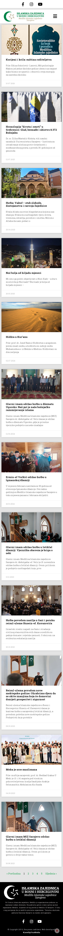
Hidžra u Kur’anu (17, 337)
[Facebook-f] (23, 4)
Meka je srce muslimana (21, 769)
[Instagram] (31, 4)
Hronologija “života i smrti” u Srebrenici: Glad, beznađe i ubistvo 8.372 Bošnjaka (31, 129)
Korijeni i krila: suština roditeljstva (29, 59)
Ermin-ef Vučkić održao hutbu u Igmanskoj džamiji (26, 478)
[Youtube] (40, 4)
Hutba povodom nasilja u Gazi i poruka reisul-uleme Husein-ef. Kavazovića (30, 622)
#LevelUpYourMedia (31, 932)
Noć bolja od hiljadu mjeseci (23, 273)
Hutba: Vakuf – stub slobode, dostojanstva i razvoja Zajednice (26, 204)
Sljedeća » (51, 873)
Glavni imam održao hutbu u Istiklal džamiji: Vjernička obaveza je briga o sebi (29, 550)
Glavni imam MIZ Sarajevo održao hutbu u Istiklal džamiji (27, 838)
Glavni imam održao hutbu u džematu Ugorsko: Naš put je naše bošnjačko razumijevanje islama (30, 407)
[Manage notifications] (57, 930)
